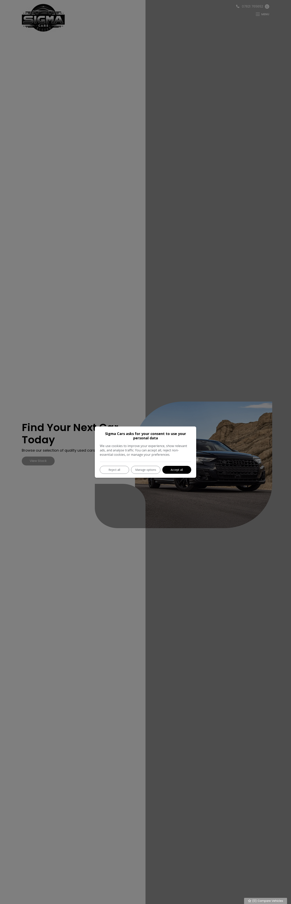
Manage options (145, 470)
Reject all (114, 470)
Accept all (177, 470)
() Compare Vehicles (267, 901)
